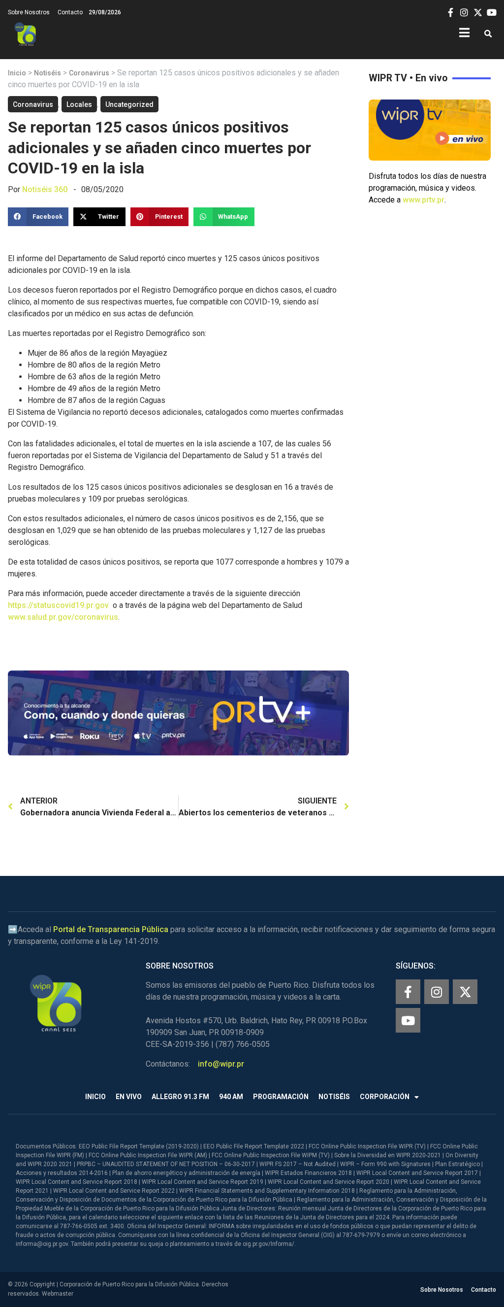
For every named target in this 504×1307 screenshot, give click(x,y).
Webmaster (57, 1293)
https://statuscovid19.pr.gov (58, 605)
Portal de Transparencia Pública (110, 929)
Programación (281, 1097)
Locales (79, 104)
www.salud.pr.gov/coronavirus (63, 617)
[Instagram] (436, 991)
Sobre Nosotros (29, 12)
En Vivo (129, 1097)
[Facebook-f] (408, 991)
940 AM (231, 1097)
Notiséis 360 (44, 189)
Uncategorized (129, 104)
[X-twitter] (465, 991)
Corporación (385, 1097)
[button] (488, 34)
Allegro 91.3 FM (180, 1097)
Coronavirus (89, 73)
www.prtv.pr (423, 199)
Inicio (17, 73)
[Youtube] (408, 1020)
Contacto (70, 12)
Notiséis (47, 73)
